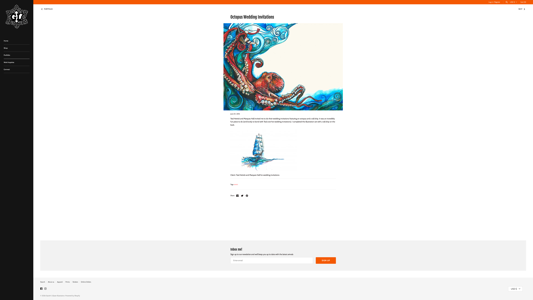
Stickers (75, 282)
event (236, 184)
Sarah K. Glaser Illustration (55, 296)
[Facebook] (41, 289)
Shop (6, 48)
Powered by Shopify (72, 296)
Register (497, 2)
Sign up (326, 260)
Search (42, 282)
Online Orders (86, 282)
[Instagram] (45, 289)
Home (6, 41)
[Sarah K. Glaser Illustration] (16, 17)
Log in (491, 2)
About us (51, 282)
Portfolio (7, 55)
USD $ (512, 2)
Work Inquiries (9, 62)
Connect (7, 69)
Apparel (60, 282)
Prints (68, 282)
